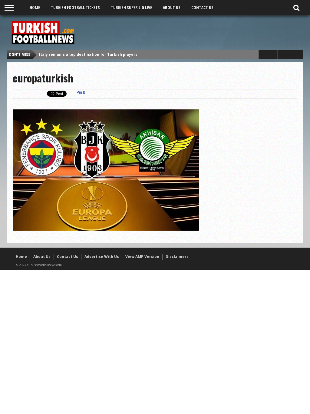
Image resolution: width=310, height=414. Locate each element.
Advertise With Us (101, 256)
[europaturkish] (106, 229)
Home (35, 7)
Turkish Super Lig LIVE (131, 7)
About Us (171, 7)
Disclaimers (177, 256)
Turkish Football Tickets (75, 7)
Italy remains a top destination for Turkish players (88, 54)
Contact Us (202, 7)
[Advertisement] (190, 32)
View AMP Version (142, 256)
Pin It (81, 92)
